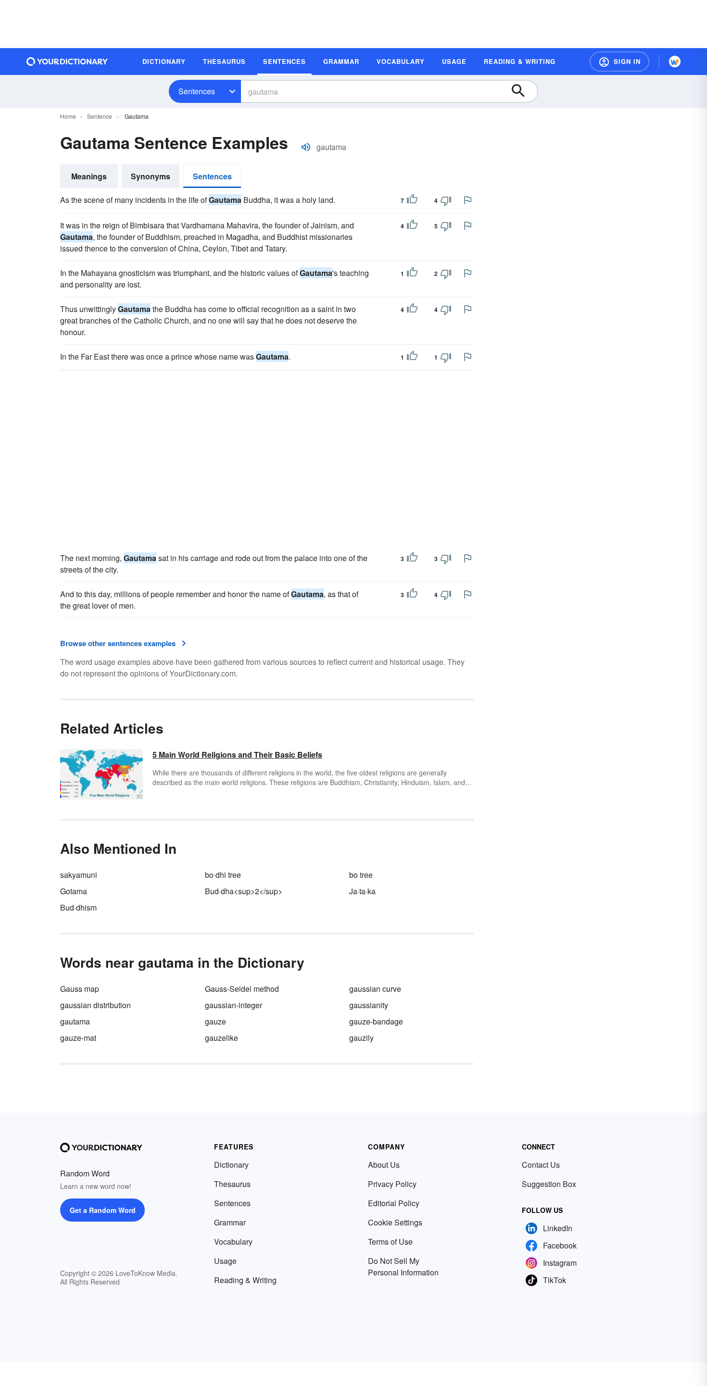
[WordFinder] (675, 61)
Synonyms (150, 176)
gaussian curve (375, 988)
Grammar (230, 1222)
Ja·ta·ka (362, 891)
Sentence (99, 116)
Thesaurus (232, 1183)
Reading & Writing (245, 1280)
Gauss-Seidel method (242, 988)
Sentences (196, 91)
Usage (225, 1260)
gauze (215, 1021)
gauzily (361, 1037)
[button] (619, 61)
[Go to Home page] (67, 61)
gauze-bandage (376, 1021)
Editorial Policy (393, 1203)
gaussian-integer (233, 1005)
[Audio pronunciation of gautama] (306, 147)
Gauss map (79, 988)
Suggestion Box (549, 1183)
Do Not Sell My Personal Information (403, 1266)
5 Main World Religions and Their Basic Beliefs (237, 754)
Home (68, 116)
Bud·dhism (78, 907)
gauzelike (221, 1037)
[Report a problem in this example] (467, 200)
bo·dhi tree (223, 874)
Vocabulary (233, 1241)
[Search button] (522, 91)
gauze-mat (78, 1037)
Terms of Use (390, 1241)
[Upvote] (412, 200)
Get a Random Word (103, 1210)
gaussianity (368, 1005)
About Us (384, 1164)
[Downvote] (446, 200)
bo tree (361, 874)
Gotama (73, 891)
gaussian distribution (95, 1005)
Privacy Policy (392, 1183)
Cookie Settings (395, 1222)
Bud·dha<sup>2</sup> (243, 891)
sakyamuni (78, 874)
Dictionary (231, 1164)
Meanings (89, 176)
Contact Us (541, 1164)
